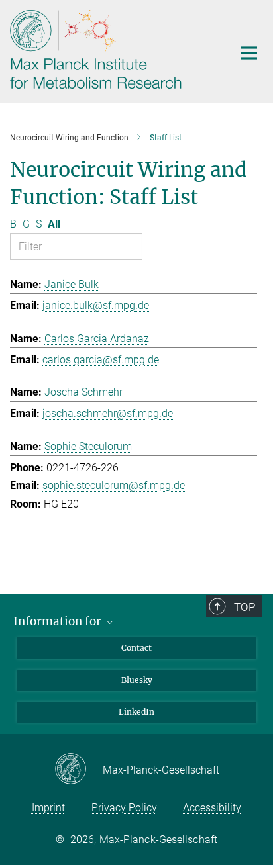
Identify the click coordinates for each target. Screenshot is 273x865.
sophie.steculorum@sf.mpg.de (113, 485)
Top (244, 607)
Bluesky (136, 680)
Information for (58, 621)
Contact (136, 648)
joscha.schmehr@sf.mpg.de (107, 413)
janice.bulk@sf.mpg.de (95, 305)
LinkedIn (136, 712)
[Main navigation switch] (249, 53)
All (54, 224)
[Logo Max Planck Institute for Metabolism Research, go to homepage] (111, 49)
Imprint (48, 807)
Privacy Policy (124, 807)
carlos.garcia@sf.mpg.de (100, 359)
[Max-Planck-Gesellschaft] (78, 770)
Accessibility (212, 807)
